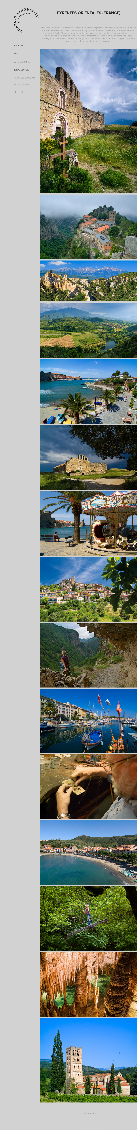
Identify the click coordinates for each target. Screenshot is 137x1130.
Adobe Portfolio (93, 1129)
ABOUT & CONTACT (22, 84)
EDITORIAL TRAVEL (22, 61)
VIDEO (16, 53)
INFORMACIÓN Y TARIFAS (24, 78)
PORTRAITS (18, 45)
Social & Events (21, 70)
